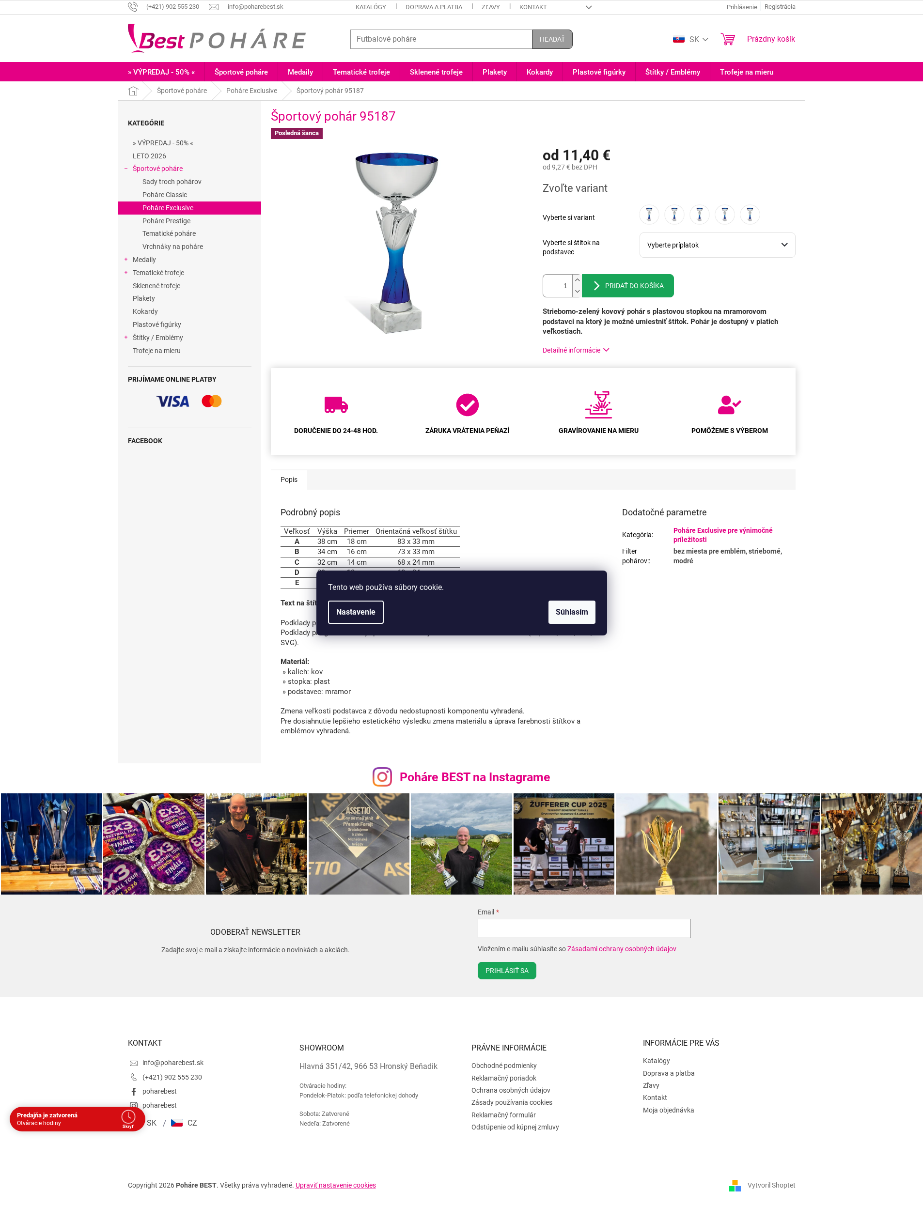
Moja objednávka (668, 1110)
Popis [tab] (289, 479)
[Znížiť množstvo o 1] (577, 291)
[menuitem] (161, 72)
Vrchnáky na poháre (172, 246)
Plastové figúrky (157, 324)
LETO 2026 (149, 156)
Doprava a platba (434, 7)
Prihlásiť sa (507, 970)
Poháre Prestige (166, 221)
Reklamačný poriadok (503, 1078)
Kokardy (145, 311)
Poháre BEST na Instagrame (475, 777)
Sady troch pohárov (172, 182)
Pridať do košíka (634, 286)
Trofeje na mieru (157, 351)
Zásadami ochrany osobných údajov (621, 949)
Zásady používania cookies (511, 1102)
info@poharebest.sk (172, 1063)
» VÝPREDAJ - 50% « (163, 143)
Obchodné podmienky (504, 1065)
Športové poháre (158, 168)
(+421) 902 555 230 (172, 1077)
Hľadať (552, 39)
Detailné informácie (571, 350)
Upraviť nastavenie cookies (336, 1185)
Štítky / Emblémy (158, 337)
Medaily (144, 259)
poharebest (159, 1091)
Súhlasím (572, 612)
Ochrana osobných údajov (510, 1090)
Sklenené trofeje (156, 286)
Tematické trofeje (158, 273)
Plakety (144, 298)
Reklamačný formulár (503, 1115)
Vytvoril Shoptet (772, 1185)
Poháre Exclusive (167, 208)
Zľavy (491, 7)
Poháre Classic (164, 195)
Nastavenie (355, 612)
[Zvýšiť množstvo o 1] (577, 280)
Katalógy (371, 7)
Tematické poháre (169, 233)
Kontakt (533, 7)
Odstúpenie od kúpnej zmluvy (515, 1127)
